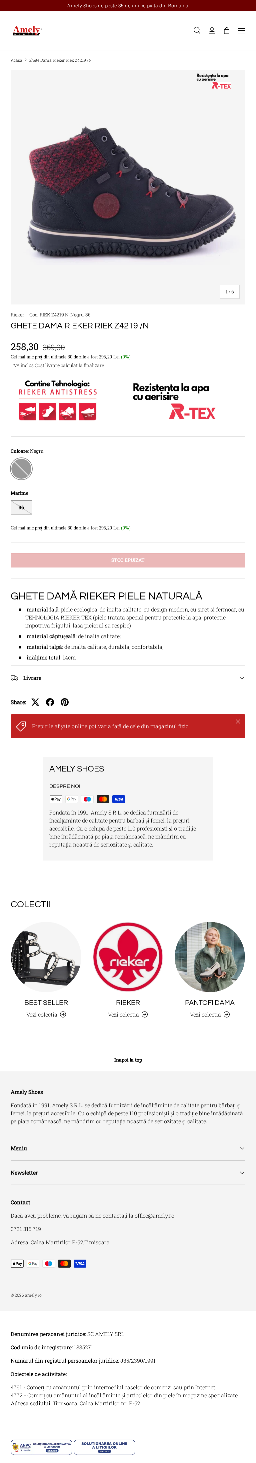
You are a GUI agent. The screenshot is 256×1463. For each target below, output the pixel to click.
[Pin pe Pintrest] (64, 702)
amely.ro (33, 1295)
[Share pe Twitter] (35, 702)
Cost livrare (47, 365)
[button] (226, 30)
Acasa (16, 60)
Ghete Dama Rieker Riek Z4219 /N (60, 60)
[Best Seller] (46, 957)
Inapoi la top (128, 1060)
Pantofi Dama (210, 1002)
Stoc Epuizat (128, 560)
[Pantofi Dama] (210, 957)
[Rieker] (128, 957)
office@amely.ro (154, 1215)
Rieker (17, 314)
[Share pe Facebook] (50, 702)
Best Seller (46, 1002)
